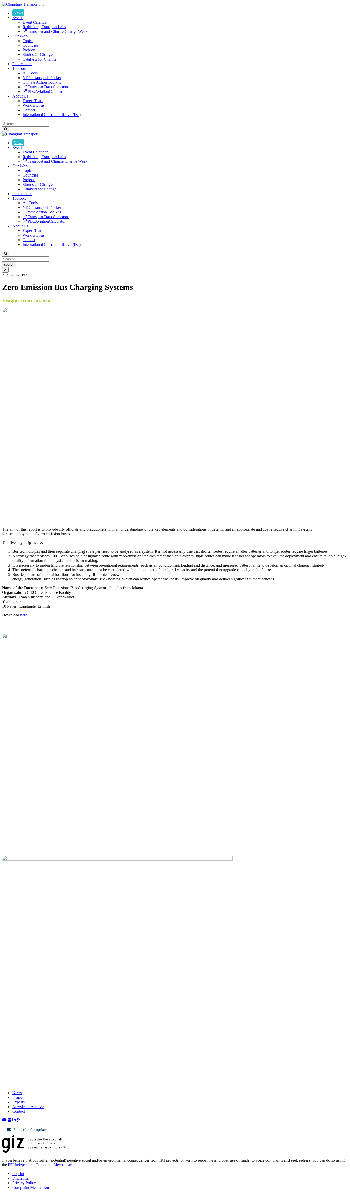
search (9, 264)
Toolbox (19, 68)
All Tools (30, 73)
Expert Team (33, 101)
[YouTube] (4, 1120)
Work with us (33, 105)
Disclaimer (21, 1178)
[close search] (5, 270)
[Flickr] (9, 1120)
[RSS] (18, 1120)
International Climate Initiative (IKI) (52, 114)
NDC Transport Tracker (42, 77)
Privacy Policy (24, 1183)
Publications (22, 64)
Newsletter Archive (28, 1106)
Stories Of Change (38, 54)
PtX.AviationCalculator (46, 91)
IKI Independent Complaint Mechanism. (40, 1165)
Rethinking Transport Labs (44, 27)
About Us (20, 96)
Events (17, 17)
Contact (29, 110)
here (23, 615)
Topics (28, 40)
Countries (30, 45)
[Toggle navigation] (41, 5)
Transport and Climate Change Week (57, 31)
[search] (5, 129)
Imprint (18, 1173)
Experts (18, 1102)
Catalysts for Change (39, 59)
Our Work (20, 36)
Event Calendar (35, 22)
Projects (29, 50)
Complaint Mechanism (30, 1187)
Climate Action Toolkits (42, 82)
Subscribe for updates (30, 1130)
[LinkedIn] (14, 1120)
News (18, 13)
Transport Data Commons (48, 87)
